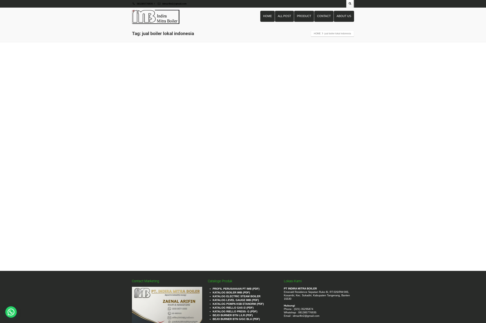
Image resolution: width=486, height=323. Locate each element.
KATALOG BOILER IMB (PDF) (231, 292)
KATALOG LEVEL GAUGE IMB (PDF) (236, 300)
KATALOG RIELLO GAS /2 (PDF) (233, 307)
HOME (267, 16)
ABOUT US (344, 16)
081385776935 (144, 3)
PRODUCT (304, 16)
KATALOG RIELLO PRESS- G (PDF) (235, 311)
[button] (11, 312)
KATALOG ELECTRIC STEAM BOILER (236, 296)
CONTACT (324, 16)
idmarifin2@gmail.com (174, 3)
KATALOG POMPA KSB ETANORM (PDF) (238, 303)
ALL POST (284, 16)
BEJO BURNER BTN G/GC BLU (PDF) (236, 319)
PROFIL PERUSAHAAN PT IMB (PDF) (236, 288)
